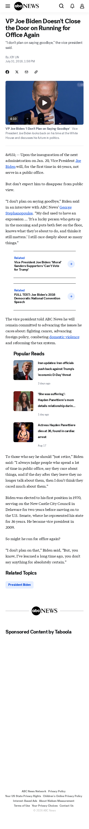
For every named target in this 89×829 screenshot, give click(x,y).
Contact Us (66, 806)
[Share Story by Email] (26, 72)
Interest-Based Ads (25, 801)
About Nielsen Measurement (56, 801)
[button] (8, 6)
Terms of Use (22, 806)
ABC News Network (34, 791)
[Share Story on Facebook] (7, 72)
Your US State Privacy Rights (23, 796)
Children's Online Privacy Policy (62, 796)
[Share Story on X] (16, 72)
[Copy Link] (36, 72)
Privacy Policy (56, 791)
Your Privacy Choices (45, 806)
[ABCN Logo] (26, 6)
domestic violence (64, 336)
